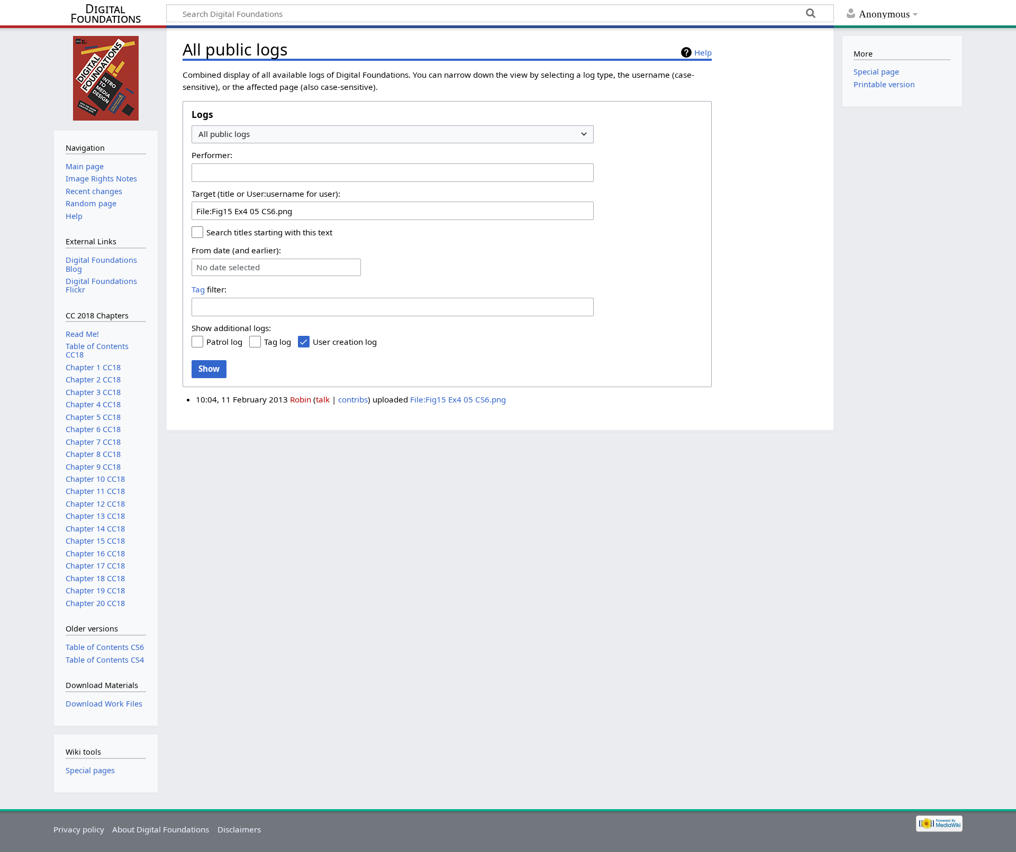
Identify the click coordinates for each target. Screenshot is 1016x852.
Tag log (277, 341)
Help (703, 52)
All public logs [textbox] (224, 134)
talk (323, 399)
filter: (209, 289)
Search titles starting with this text (269, 232)
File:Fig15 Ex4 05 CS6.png (458, 399)
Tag (198, 289)
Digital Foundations (105, 13)
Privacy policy (78, 829)
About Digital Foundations (160, 829)
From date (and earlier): (236, 250)
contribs (353, 399)
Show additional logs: (231, 328)
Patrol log (224, 341)
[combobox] (393, 134)
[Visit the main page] (105, 78)
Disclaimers (239, 829)
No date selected (228, 267)
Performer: (212, 155)
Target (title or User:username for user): (266, 193)
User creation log (345, 341)
